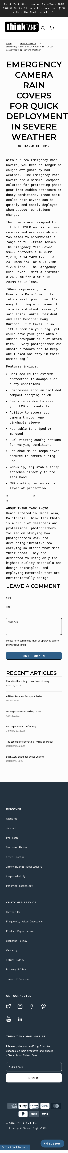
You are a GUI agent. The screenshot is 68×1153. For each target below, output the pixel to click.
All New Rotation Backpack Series (24, 696)
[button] (15, 1147)
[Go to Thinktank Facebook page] (31, 1007)
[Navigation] (60, 28)
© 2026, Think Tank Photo (23, 1123)
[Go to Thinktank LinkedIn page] (20, 1019)
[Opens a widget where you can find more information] (52, 1144)
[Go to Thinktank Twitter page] (8, 1007)
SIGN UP (34, 1078)
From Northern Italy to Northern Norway (27, 681)
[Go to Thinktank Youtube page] (8, 1019)
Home (8, 43)
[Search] (42, 28)
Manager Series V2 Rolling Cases (23, 711)
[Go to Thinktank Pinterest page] (43, 1007)
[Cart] (51, 28)
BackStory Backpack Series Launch (25, 756)
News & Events (28, 43)
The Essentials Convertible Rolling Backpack (29, 741)
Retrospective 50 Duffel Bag (21, 726)
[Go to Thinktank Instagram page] (20, 1007)
